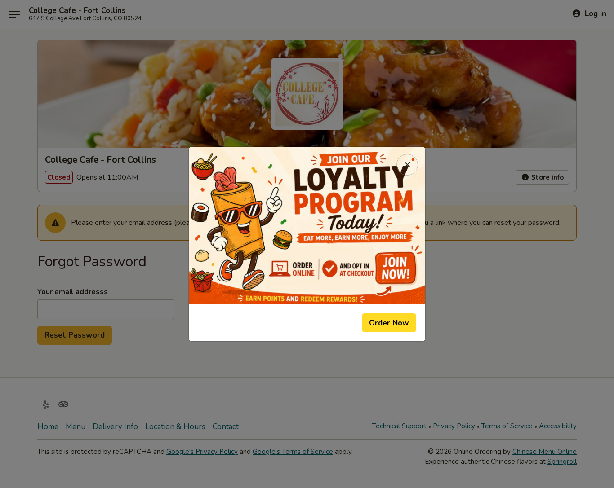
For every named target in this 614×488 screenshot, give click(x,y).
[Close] (407, 165)
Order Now (389, 323)
